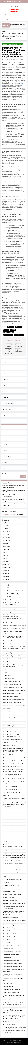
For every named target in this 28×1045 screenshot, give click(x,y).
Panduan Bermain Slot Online (10, 732)
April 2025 (5, 561)
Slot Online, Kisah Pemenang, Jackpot (12, 869)
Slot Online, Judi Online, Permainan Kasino (13, 863)
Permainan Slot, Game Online (10, 786)
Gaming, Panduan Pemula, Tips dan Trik (12, 659)
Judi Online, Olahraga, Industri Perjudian (12, 684)
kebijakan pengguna (8, 332)
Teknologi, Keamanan (8, 986)
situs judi (5, 809)
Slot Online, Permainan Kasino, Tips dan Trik (13, 872)
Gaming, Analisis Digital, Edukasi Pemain (13, 656)
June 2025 (5, 555)
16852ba (6, 59)
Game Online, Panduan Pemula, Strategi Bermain (14, 625)
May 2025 (5, 558)
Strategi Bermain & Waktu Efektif (11, 900)
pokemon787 (6, 795)
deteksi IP (18, 326)
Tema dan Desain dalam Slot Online (11, 989)
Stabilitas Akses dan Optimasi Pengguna (12, 894)
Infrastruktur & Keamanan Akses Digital (12, 681)
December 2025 (6, 537)
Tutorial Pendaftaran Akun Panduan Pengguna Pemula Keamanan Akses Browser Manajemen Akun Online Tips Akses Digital (14, 1016)
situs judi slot (6, 812)
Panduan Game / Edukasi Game (10, 745)
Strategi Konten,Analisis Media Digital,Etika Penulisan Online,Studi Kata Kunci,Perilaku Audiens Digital (13, 913)
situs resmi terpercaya (8, 821)
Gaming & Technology (8, 641)
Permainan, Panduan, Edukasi (10, 789)
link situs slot (6, 385)
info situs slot (6, 675)
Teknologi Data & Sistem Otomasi (11, 954)
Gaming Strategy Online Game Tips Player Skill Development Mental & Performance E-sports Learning (14, 648)
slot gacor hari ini (7, 839)
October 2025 (6, 543)
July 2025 (5, 552)
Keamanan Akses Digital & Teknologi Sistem (13, 699)
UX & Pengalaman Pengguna (9, 1024)
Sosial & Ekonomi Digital (9, 891)
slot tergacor (6, 882)
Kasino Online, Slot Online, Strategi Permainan (14, 690)
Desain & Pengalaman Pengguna (10, 600)
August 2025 (6, 549)
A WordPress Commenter (9, 514)
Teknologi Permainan (8, 983)
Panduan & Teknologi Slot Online (11, 726)
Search (4, 474)
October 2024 (6, 579)
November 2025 (6, 540)
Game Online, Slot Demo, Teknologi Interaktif (13, 628)
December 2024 (6, 573)
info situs (5, 672)
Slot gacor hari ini (7, 409)
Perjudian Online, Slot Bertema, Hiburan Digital (14, 763)
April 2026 (5, 526)
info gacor (5, 669)
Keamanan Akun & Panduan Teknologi (13, 44)
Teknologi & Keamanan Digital (10, 937)
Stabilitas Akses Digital (8, 897)
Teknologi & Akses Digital (9, 925)
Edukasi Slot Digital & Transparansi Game (13, 612)
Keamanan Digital (7, 708)
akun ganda (11, 326)
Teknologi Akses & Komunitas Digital (12, 945)
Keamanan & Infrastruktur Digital (10, 696)
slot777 (5, 888)
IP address (6, 329)
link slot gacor (6, 368)
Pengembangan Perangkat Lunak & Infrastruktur (14, 757)
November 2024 (6, 576)
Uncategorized (6, 1021)
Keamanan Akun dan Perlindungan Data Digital (14, 705)
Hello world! (20, 514)
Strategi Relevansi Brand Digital (10, 917)
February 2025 (6, 567)
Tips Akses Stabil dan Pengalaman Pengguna (13, 999)
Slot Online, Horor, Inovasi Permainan (12, 860)
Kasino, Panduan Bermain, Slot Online (12, 693)
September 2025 (7, 546)
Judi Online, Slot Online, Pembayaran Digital (13, 687)
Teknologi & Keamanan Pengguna (11, 939)
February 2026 (6, 532)
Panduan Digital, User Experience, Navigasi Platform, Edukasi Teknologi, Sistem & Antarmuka (13, 741)
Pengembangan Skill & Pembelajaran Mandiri (13, 760)
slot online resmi (7, 851)
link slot (5, 391)
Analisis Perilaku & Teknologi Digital (11, 594)
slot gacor (5, 373)
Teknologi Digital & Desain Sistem (11, 960)
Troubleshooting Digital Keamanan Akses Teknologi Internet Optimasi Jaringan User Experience (13, 1010)
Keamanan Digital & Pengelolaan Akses (12, 717)
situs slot (5, 415)
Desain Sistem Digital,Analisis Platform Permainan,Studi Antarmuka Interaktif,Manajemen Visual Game (12, 604)
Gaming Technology (7, 653)
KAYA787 (13, 329)
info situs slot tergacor (8, 678)
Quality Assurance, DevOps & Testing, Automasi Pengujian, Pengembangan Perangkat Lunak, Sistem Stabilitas (14, 804)
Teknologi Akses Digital (8, 948)
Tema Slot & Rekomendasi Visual (11, 992)
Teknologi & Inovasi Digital (9, 934)
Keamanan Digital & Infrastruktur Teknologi (13, 711)
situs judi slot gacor (7, 815)
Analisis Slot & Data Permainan (10, 596)
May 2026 (5, 523)
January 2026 (6, 534)
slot (4, 421)
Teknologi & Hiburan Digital (9, 931)
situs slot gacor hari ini (8, 403)
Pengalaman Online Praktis (9, 755)
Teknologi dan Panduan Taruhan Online (12, 951)
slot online (5, 444)
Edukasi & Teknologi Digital (9, 609)
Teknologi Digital (7, 957)
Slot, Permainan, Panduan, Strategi (11, 885)
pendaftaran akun (7, 335)
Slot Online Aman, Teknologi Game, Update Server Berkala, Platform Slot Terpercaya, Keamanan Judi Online (13, 846)
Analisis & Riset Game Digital (10, 588)
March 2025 (6, 564)
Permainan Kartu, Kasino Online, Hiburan (12, 766)
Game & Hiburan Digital (8, 622)
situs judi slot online (8, 818)
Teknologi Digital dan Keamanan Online (12, 966)
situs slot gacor (6, 427)
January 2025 (6, 570)
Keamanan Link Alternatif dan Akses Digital (13, 720)
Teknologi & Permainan (8, 942)
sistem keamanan (19, 335)
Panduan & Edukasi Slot (8, 723)
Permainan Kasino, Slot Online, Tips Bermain (13, 778)
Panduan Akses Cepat (8, 729)
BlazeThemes (17, 1042)
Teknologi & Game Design (9, 928)
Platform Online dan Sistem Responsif (12, 792)
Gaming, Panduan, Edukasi (9, 662)
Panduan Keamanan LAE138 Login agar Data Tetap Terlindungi (13, 1)
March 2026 (6, 529)
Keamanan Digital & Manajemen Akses (12, 714)
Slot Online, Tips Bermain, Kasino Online (12, 879)
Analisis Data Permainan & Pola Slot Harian (13, 591)
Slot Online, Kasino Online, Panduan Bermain (13, 866)
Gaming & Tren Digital (8, 643)
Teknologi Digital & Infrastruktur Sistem (12, 963)
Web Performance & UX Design (10, 1035)
